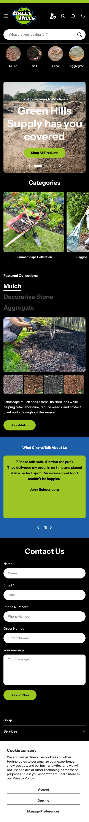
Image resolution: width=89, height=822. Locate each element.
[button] (38, 166)
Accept (43, 789)
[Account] (62, 16)
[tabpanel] (44, 402)
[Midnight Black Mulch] (54, 384)
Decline (43, 800)
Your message (14, 650)
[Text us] (73, 16)
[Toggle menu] (6, 16)
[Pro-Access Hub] (53, 16)
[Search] (79, 34)
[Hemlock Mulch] (74, 384)
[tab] (12, 286)
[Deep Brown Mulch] (13, 384)
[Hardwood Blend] (33, 384)
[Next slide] (59, 165)
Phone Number (16, 607)
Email (8, 585)
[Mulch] (44, 344)
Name (8, 564)
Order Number (14, 628)
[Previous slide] (29, 165)
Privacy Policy (23, 778)
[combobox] (44, 34)
